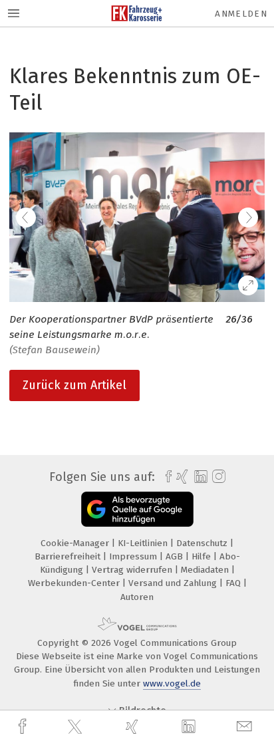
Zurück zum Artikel (74, 385)
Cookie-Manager (76, 543)
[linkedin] (190, 727)
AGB (176, 556)
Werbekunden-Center (75, 583)
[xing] (133, 726)
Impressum (134, 556)
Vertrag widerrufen (133, 569)
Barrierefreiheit (69, 556)
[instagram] (217, 477)
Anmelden (241, 13)
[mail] (246, 726)
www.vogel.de (172, 683)
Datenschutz (203, 543)
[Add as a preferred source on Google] (137, 509)
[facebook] (24, 726)
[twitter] (76, 727)
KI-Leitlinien (144, 543)
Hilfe (202, 556)
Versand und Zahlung (173, 583)
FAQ (234, 583)
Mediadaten (206, 569)
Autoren (137, 597)
